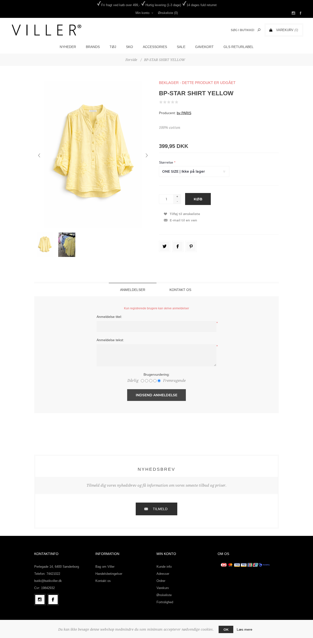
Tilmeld (160, 509)
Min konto (142, 13)
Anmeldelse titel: (109, 317)
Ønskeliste (164, 595)
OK (226, 629)
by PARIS (184, 113)
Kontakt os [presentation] (180, 290)
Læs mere (244, 629)
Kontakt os (103, 581)
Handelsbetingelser (108, 574)
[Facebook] (53, 599)
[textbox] (242, 30)
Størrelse (166, 162)
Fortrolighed (164, 602)
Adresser (162, 574)
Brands (93, 47)
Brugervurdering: (157, 374)
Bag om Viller (104, 566)
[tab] (132, 289)
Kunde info (164, 566)
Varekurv (162, 588)
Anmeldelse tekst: (110, 340)
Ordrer (160, 581)
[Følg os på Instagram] (40, 599)
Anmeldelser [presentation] (132, 290)
